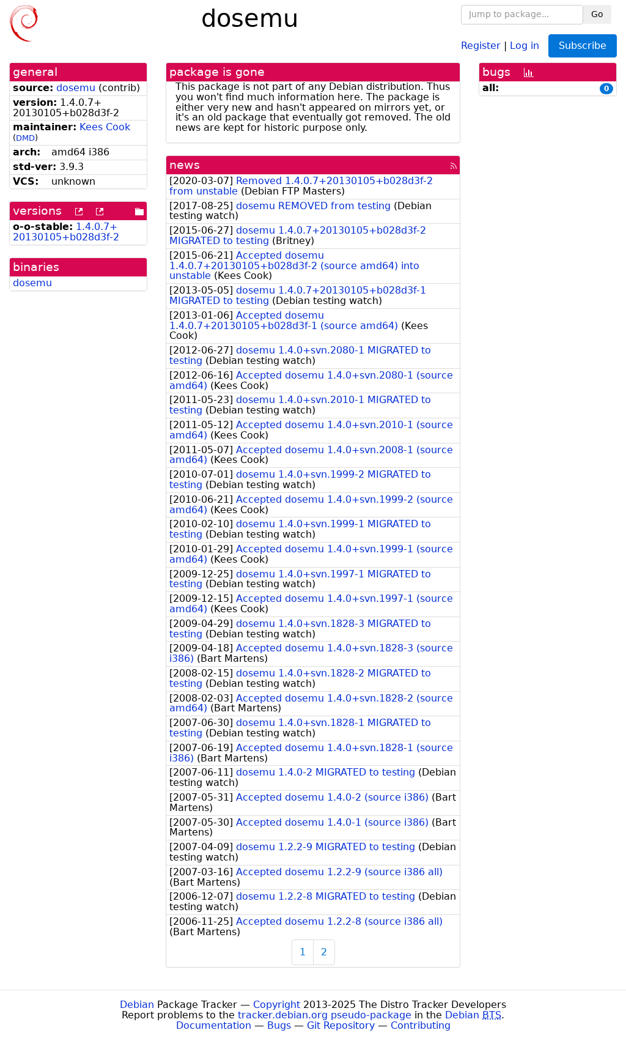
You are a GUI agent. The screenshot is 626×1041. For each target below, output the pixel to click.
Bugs (279, 1025)
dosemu (75, 88)
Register (481, 45)
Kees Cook (104, 127)
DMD (25, 138)
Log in (524, 45)
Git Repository (341, 1025)
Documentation (213, 1025)
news (184, 165)
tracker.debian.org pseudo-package (324, 1015)
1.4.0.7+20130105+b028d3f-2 (66, 232)
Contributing (421, 1025)
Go (597, 14)
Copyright (276, 1004)
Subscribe (582, 45)
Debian (137, 1004)
